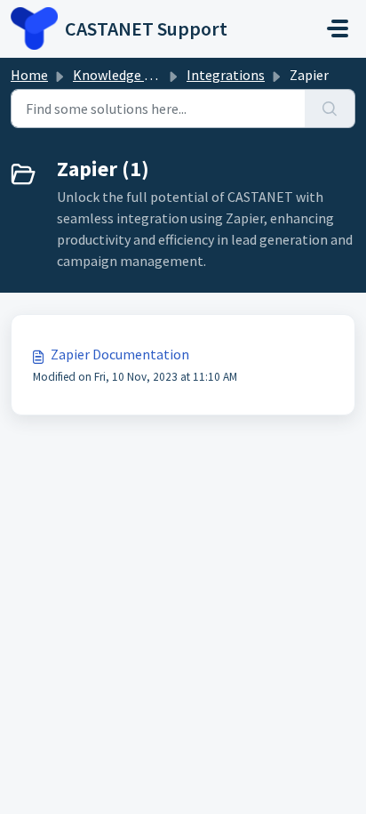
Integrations (226, 75)
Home (29, 75)
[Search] (330, 108)
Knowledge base (122, 75)
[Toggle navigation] (337, 28)
